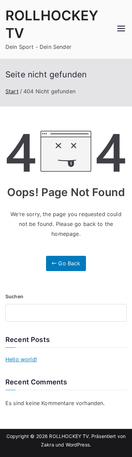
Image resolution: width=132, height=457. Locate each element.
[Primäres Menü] (121, 29)
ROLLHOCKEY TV (68, 436)
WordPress (78, 445)
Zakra (47, 445)
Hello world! (21, 359)
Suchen (14, 296)
